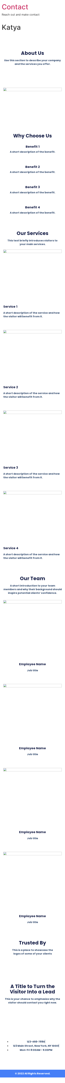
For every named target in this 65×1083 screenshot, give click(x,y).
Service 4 (10, 548)
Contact (15, 7)
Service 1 (10, 306)
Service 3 (10, 467)
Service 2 (10, 387)
